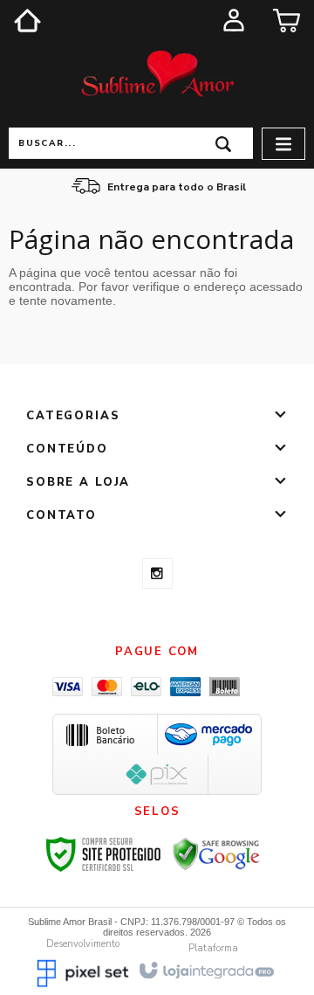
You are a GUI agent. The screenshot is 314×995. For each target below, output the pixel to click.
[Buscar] (223, 142)
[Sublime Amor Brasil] (157, 75)
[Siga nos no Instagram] (157, 574)
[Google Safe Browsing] (216, 853)
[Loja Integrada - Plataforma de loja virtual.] (205, 969)
